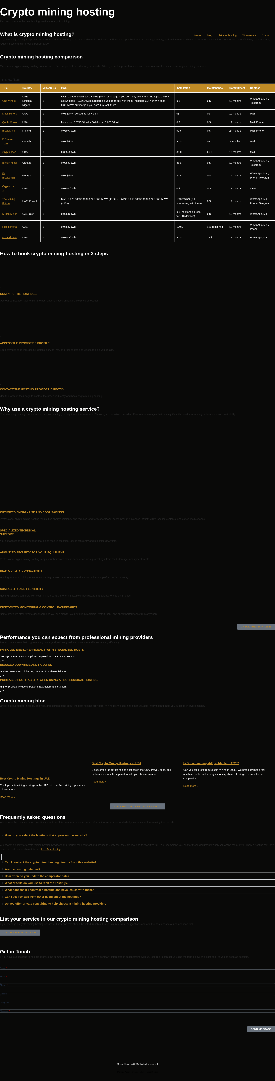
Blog (209, 35)
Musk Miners (9, 113)
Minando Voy (9, 237)
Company (4, 1002)
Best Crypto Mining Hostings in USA (116, 763)
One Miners (9, 100)
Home (197, 35)
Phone (3, 985)
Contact (266, 35)
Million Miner (9, 214)
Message (4, 1011)
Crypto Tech (9, 152)
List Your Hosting (51, 849)
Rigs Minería (9, 226)
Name (3, 968)
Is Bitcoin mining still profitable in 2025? (211, 763)
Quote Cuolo (9, 122)
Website (3, 994)
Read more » (7, 797)
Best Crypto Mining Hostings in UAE (25, 778)
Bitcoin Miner (9, 162)
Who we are (249, 35)
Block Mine (8, 130)
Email (3, 976)
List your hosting (227, 35)
